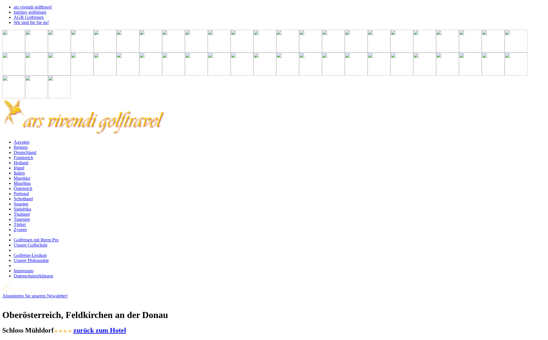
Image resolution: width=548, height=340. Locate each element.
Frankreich (23, 157)
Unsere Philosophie (31, 260)
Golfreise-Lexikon (30, 255)
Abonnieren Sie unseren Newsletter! (35, 295)
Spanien (21, 203)
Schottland (23, 198)
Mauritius (22, 183)
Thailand (22, 214)
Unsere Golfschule (30, 245)
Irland (19, 167)
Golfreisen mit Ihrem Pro (36, 239)
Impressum (23, 270)
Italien (19, 173)
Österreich (23, 188)
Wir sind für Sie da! (31, 22)
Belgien (21, 147)
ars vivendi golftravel (33, 7)
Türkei (20, 224)
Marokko (22, 178)
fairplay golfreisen (30, 12)
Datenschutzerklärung (33, 275)
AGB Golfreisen (29, 17)
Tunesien (22, 219)
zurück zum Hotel (99, 330)
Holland (21, 162)
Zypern (20, 229)
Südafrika (22, 209)
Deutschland (25, 152)
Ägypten (21, 142)
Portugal (21, 193)
